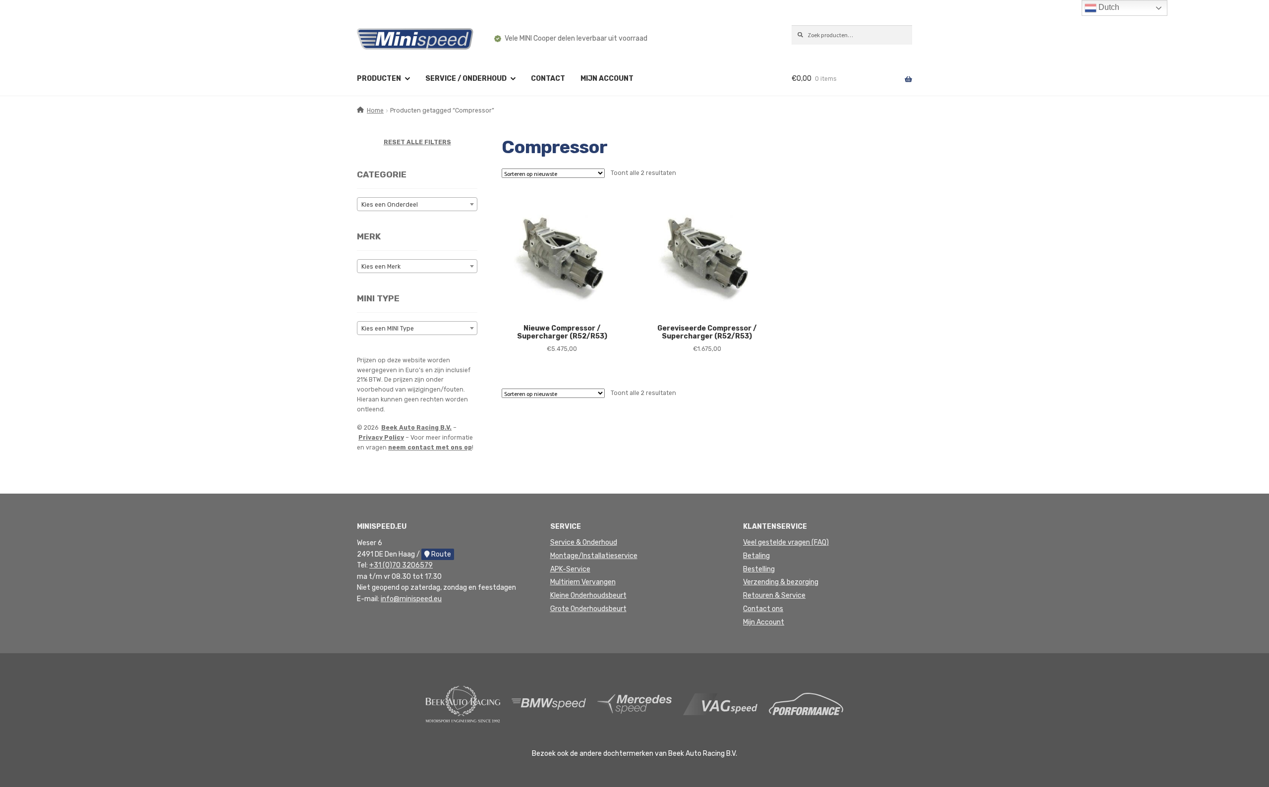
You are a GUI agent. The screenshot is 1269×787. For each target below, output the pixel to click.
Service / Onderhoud (466, 78)
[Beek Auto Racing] (463, 703)
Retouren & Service (774, 595)
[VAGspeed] (720, 703)
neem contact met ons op (430, 447)
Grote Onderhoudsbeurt (588, 609)
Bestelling (759, 569)
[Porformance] (806, 703)
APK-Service (570, 569)
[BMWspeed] (549, 703)
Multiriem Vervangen (583, 582)
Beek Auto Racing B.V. (416, 427)
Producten (379, 78)
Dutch (1107, 7)
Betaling (756, 556)
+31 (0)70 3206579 (401, 565)
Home (375, 110)
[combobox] (417, 204)
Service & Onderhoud (583, 542)
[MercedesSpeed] (634, 703)
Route (440, 554)
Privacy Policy (381, 437)
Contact (548, 78)
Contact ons (763, 609)
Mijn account (607, 78)
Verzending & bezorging (780, 582)
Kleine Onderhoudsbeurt (588, 595)
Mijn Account (763, 622)
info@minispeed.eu (411, 599)
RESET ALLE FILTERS (417, 142)
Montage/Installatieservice (593, 556)
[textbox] (417, 205)
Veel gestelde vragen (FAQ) (786, 542)
